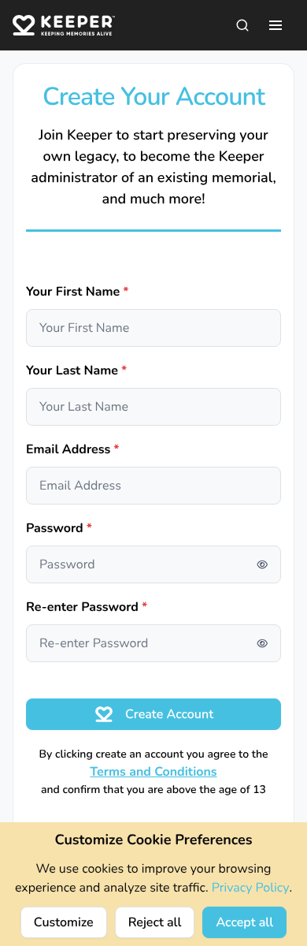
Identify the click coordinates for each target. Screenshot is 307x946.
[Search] (242, 25)
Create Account (169, 714)
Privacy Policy (251, 887)
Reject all (155, 922)
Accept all (244, 922)
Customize (64, 922)
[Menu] (275, 25)
